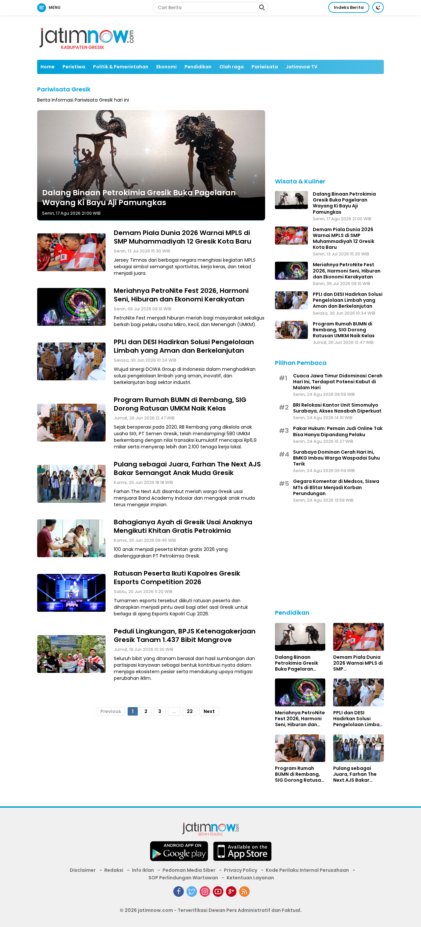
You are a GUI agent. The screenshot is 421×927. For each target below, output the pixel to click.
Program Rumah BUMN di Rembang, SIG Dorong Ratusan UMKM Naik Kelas (180, 404)
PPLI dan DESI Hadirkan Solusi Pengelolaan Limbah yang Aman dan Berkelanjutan (184, 346)
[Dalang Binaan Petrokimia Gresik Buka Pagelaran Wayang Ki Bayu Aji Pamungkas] (291, 200)
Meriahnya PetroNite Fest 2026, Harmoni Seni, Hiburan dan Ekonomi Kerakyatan (181, 294)
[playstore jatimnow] (179, 853)
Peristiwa (73, 66)
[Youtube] (218, 891)
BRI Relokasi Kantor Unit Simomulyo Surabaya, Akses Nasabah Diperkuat (337, 408)
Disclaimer (83, 870)
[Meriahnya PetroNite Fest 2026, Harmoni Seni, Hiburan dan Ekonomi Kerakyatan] (71, 306)
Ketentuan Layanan (250, 877)
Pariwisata (265, 66)
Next (209, 711)
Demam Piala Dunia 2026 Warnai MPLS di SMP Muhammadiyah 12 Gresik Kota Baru (182, 237)
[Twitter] (191, 891)
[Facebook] (178, 891)
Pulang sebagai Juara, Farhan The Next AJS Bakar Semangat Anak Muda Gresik (187, 468)
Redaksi (113, 870)
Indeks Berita (349, 7)
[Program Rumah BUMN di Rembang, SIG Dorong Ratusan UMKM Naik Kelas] (71, 422)
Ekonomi (166, 66)
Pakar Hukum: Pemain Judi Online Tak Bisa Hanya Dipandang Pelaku (338, 431)
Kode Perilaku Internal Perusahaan (307, 870)
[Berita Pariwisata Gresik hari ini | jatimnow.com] (86, 37)
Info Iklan (143, 870)
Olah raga (231, 66)
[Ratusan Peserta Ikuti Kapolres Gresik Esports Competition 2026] (71, 592)
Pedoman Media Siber (188, 870)
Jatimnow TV (301, 66)
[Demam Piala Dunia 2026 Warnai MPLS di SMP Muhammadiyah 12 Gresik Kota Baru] (71, 252)
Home (47, 66)
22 (190, 711)
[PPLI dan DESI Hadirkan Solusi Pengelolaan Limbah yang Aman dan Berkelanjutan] (71, 361)
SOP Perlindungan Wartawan (183, 877)
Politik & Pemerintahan (120, 66)
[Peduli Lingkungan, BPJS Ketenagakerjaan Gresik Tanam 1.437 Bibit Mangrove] (71, 654)
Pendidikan (198, 66)
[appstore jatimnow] (242, 853)
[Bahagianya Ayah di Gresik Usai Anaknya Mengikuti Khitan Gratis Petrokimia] (71, 538)
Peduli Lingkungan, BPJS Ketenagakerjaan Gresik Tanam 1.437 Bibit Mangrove (185, 635)
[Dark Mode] (378, 7)
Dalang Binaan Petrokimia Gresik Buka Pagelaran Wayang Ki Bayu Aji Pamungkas (139, 197)
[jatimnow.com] (210, 830)
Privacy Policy (240, 870)
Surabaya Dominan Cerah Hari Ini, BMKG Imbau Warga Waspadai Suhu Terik (336, 458)
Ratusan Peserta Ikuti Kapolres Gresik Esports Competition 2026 (177, 577)
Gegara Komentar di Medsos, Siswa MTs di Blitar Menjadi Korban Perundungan (336, 487)
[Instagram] (205, 891)
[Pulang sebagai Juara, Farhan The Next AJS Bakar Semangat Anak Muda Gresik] (71, 483)
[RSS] (244, 891)
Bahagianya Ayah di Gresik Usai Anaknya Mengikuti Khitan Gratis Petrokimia (183, 526)
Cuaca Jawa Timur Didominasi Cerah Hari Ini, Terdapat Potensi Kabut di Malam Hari (338, 382)
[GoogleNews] (231, 891)
